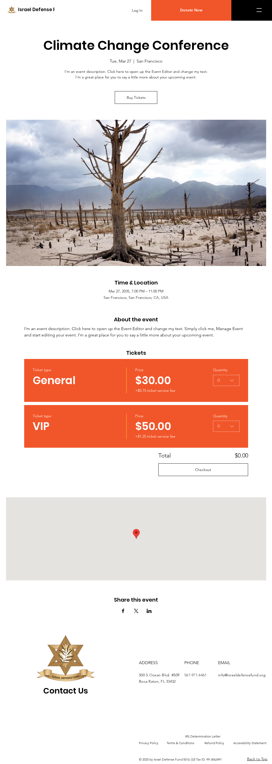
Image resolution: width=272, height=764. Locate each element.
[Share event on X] (136, 611)
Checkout (203, 469)
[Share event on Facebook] (123, 611)
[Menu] (260, 10)
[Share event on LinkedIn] (149, 611)
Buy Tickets (136, 97)
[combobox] (226, 380)
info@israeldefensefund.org (242, 675)
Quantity (220, 369)
